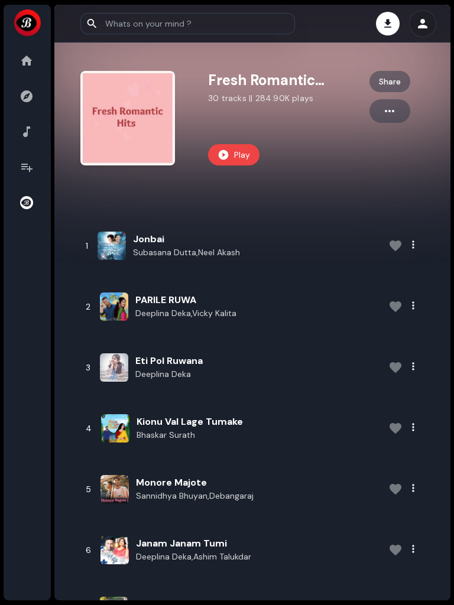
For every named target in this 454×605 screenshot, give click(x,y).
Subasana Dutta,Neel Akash (186, 252)
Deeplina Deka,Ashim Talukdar (193, 556)
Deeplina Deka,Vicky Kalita (185, 313)
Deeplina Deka (163, 374)
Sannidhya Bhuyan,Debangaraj (195, 495)
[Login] (422, 23)
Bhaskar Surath (166, 435)
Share (390, 81)
